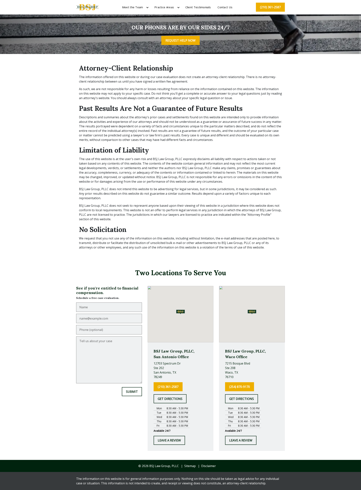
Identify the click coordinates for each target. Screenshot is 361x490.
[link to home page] (87, 7)
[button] (180, 312)
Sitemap (190, 466)
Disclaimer (208, 466)
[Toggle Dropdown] (147, 7)
